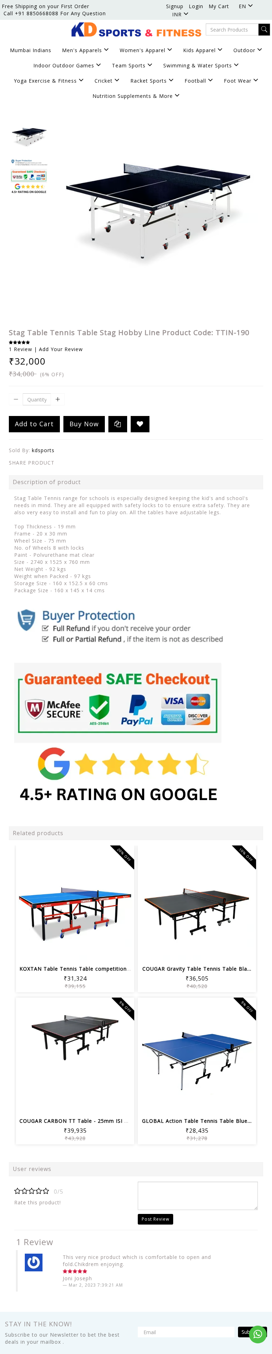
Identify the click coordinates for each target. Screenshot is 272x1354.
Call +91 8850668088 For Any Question (55, 13)
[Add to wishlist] (66, 952)
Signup (174, 6)
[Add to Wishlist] (140, 424)
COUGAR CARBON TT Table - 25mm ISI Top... (79, 1120)
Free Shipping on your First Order (45, 6)
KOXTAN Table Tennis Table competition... (75, 968)
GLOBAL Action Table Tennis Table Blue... (197, 1120)
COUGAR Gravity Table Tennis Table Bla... (196, 968)
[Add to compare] (83, 952)
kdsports (43, 450)
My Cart (219, 6)
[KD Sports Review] (120, 703)
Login (196, 6)
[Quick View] (100, 952)
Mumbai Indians (30, 50)
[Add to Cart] (49, 952)
